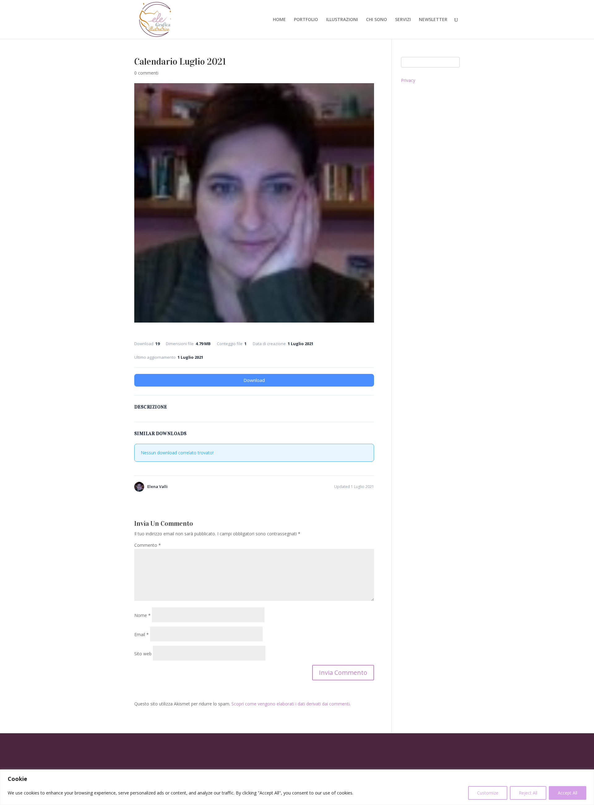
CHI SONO (376, 19)
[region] (297, 787)
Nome (142, 615)
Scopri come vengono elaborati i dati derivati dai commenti (290, 704)
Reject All (528, 793)
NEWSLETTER (433, 19)
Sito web (143, 654)
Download (254, 380)
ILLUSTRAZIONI (342, 19)
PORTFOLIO (306, 19)
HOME (279, 19)
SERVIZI (403, 19)
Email (141, 634)
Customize (487, 793)
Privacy (408, 80)
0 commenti (146, 73)
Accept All (567, 793)
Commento (147, 545)
